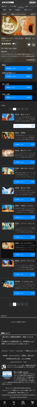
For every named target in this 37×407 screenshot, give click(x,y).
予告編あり (18, 9)
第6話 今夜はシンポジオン (24, 206)
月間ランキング (28, 9)
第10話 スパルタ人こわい (24, 281)
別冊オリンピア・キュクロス (18, 14)
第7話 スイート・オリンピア (24, 224)
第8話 (4, 65)
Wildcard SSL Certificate (7, 378)
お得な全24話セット (9, 73)
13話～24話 (6, 94)
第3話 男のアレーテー (23, 150)
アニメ (21, 6)
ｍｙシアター (19, 350)
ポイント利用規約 (26, 358)
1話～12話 (5, 84)
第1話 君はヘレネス (22, 114)
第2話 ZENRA (20, 133)
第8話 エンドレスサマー (24, 243)
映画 (27, 6)
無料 (10, 9)
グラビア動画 (12, 6)
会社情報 (5, 355)
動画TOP (4, 6)
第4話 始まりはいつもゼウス (24, 169)
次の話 (32, 14)
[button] (7, 374)
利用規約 (24, 355)
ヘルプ (25, 361)
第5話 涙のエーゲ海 (22, 188)
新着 (4, 9)
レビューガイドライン (16, 361)
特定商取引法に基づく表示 (13, 358)
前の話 (4, 14)
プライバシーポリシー (14, 355)
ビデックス (5, 350)
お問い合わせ (31, 355)
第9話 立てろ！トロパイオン (24, 262)
